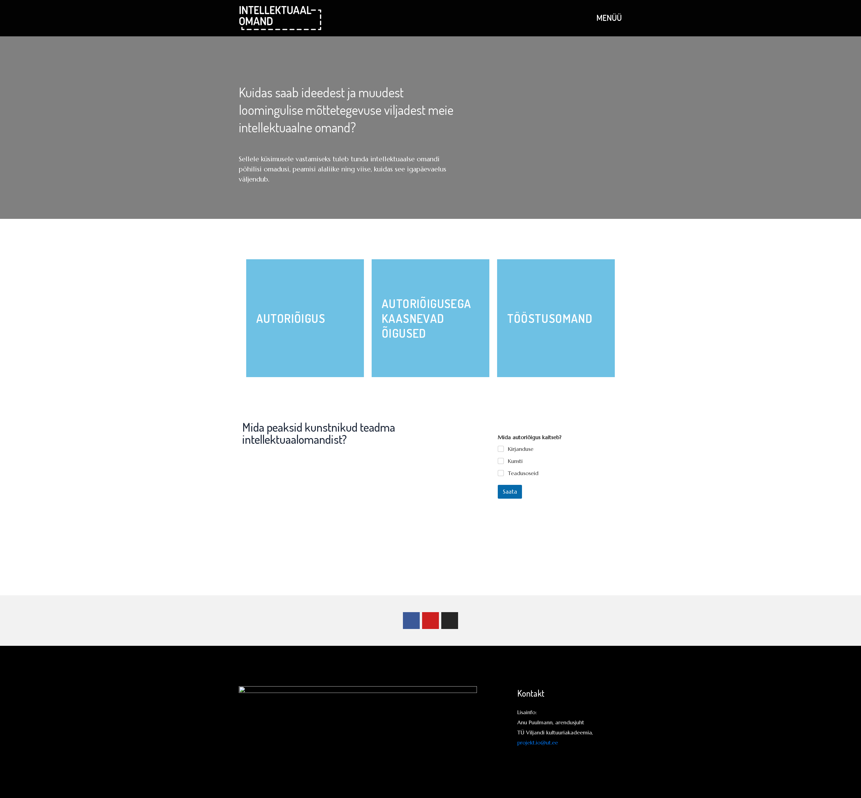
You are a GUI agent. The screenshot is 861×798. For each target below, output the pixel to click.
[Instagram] (449, 620)
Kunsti (515, 461)
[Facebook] (411, 620)
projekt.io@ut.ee (537, 742)
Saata (510, 491)
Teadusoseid (523, 473)
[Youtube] (430, 620)
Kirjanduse (520, 448)
